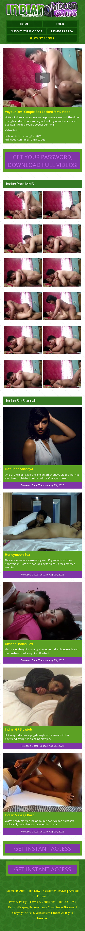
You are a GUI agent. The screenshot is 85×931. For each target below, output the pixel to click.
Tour (60, 24)
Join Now (34, 891)
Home (24, 24)
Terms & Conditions (42, 902)
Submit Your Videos (26, 31)
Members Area (62, 31)
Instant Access (42, 38)
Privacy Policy (17, 902)
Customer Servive (54, 891)
